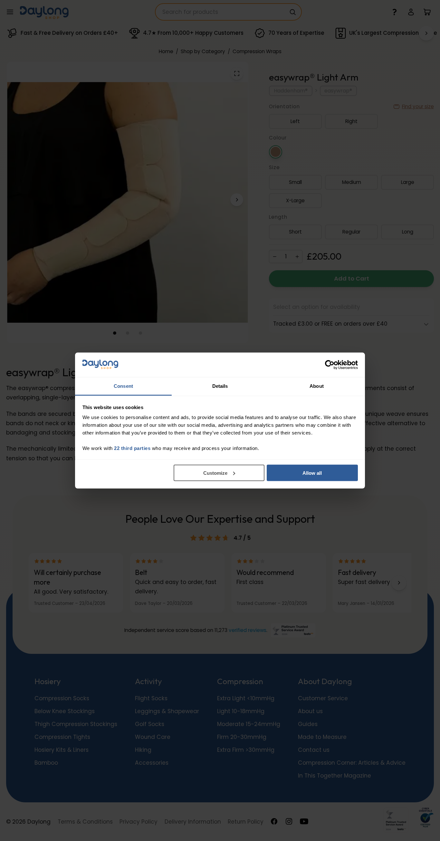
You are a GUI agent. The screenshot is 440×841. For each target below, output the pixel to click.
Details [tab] (220, 386)
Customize (215, 472)
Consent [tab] (123, 386)
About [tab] (317, 386)
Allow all (312, 472)
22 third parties (132, 448)
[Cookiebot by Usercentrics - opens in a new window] (329, 365)
